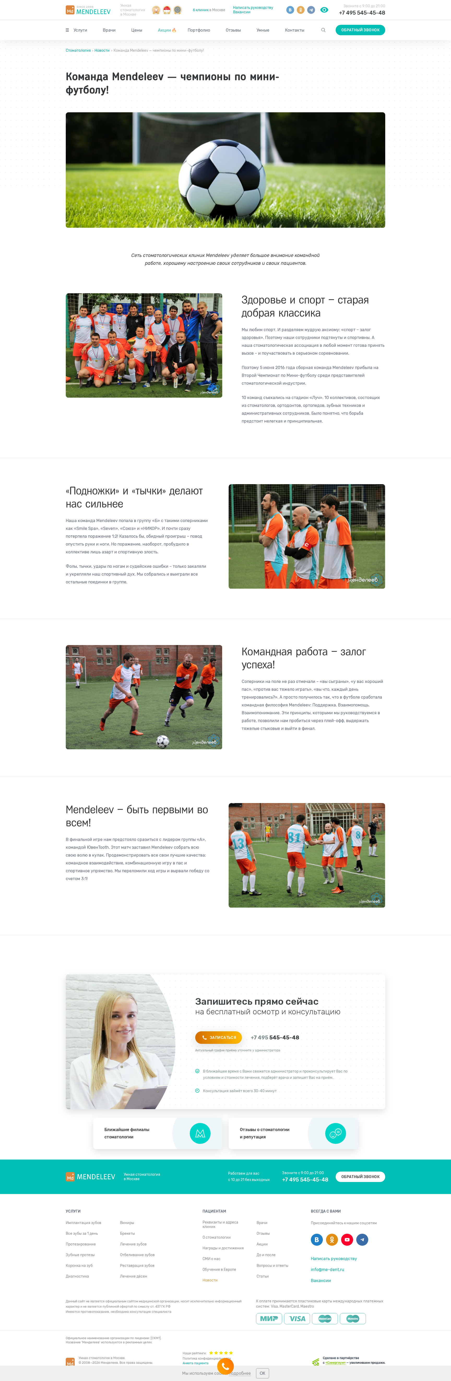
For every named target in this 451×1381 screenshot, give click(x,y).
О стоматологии (217, 1237)
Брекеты (127, 1233)
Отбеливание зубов (137, 1255)
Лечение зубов (133, 1244)
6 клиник (201, 10)
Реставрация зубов (137, 1265)
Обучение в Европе (219, 1269)
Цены (136, 30)
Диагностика (77, 1276)
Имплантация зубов (83, 1223)
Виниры (127, 1223)
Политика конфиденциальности (207, 1358)
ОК (262, 1373)
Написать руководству (253, 7)
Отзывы (233, 30)
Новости (102, 50)
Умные (263, 30)
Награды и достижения (223, 1248)
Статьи (263, 1276)
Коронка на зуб (79, 1265)
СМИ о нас (212, 1259)
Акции (167, 30)
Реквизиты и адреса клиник (220, 1224)
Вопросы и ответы (272, 1265)
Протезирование (81, 1244)
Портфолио (199, 30)
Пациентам (214, 1211)
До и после (266, 1255)
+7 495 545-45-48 (362, 13)
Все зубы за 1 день (82, 1233)
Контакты (294, 30)
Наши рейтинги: (194, 1353)
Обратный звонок (360, 30)
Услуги (80, 30)
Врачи (109, 30)
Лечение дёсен (133, 1276)
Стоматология (79, 50)
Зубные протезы (80, 1255)
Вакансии (242, 12)
